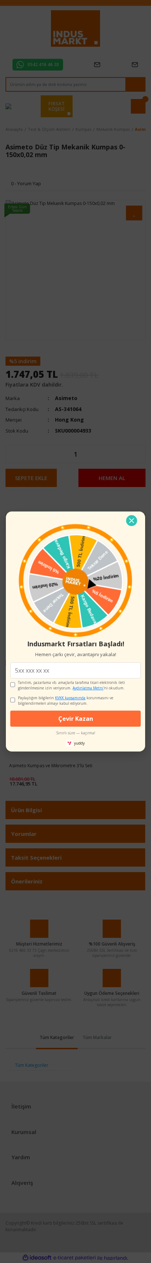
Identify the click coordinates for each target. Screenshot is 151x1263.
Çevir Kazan (75, 719)
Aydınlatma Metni (88, 688)
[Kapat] (131, 520)
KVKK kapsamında (70, 697)
